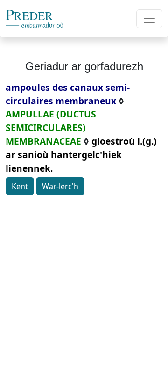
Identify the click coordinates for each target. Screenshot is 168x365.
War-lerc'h (60, 186)
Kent (20, 186)
